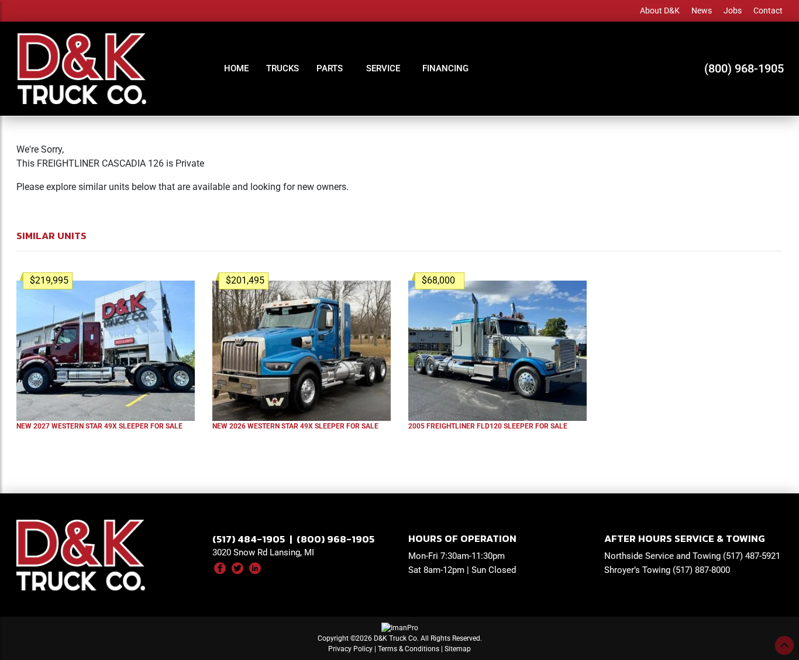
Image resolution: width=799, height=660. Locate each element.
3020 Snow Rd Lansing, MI (263, 552)
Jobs (733, 10)
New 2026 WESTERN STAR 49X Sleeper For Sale (295, 426)
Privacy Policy (350, 649)
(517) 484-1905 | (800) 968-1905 (293, 539)
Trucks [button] (282, 68)
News (701, 10)
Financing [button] (445, 68)
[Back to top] (784, 645)
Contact (768, 10)
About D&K (660, 10)
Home (236, 68)
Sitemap (458, 649)
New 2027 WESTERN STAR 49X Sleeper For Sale (99, 426)
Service (383, 68)
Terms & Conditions (408, 649)
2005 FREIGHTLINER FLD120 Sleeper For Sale (487, 426)
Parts (329, 68)
